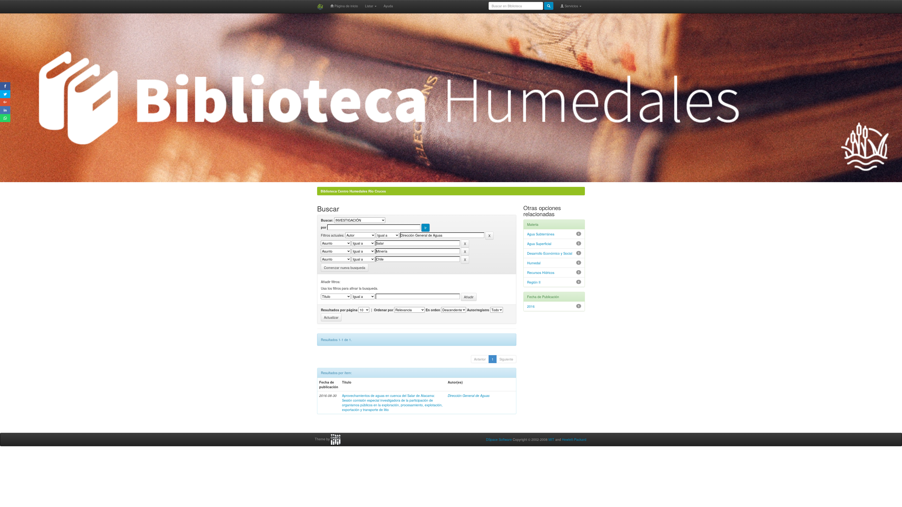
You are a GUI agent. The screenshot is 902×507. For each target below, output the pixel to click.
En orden (433, 309)
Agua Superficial (539, 243)
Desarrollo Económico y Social (549, 253)
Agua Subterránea (540, 234)
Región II (533, 282)
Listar (369, 6)
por (323, 227)
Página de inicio (346, 6)
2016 (531, 306)
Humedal (533, 263)
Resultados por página (339, 309)
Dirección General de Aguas (469, 395)
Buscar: (327, 220)
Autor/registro (478, 309)
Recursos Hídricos (540, 272)
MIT (551, 439)
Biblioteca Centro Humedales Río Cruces (353, 191)
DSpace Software (499, 439)
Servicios (571, 6)
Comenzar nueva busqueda (344, 267)
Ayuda (388, 6)
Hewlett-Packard (574, 439)
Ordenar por (383, 309)
